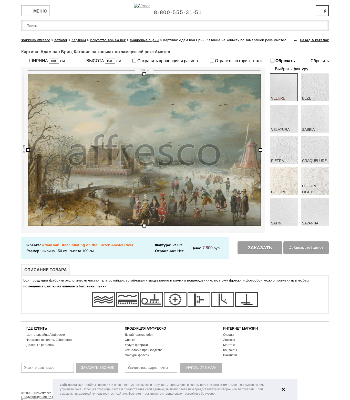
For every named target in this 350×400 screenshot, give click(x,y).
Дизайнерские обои (139, 335)
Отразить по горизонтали (238, 61)
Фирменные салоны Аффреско (49, 340)
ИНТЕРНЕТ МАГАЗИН (240, 328)
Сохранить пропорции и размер (167, 61)
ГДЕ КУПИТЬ (36, 328)
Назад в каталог (314, 40)
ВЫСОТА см (103, 61)
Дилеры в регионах (40, 345)
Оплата (228, 335)
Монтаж (229, 345)
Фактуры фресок (137, 355)
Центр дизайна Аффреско (45, 335)
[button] (217, 394)
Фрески (130, 340)
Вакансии (230, 355)
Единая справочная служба (175, 10)
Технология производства (143, 350)
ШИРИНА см (47, 61)
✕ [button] (283, 389)
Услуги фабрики (136, 345)
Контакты (230, 350)
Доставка (229, 340)
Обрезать (284, 61)
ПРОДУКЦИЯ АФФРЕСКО (145, 328)
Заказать (260, 247)
